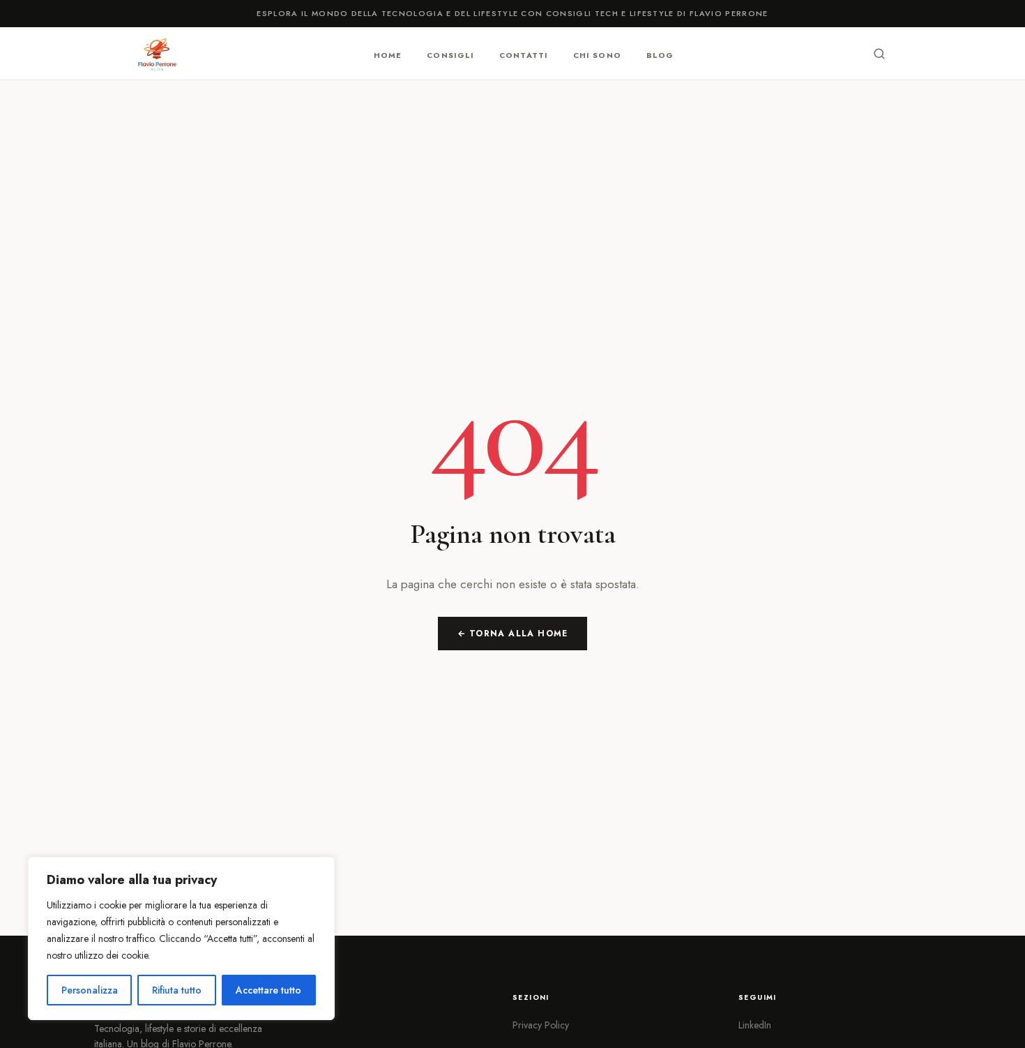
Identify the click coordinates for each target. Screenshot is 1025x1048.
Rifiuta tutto (177, 990)
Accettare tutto (268, 990)
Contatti (523, 54)
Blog (660, 54)
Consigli (450, 54)
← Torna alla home (512, 633)
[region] (181, 938)
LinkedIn (754, 1025)
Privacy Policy (540, 1025)
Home (388, 54)
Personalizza (89, 990)
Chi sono (597, 54)
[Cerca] (879, 53)
